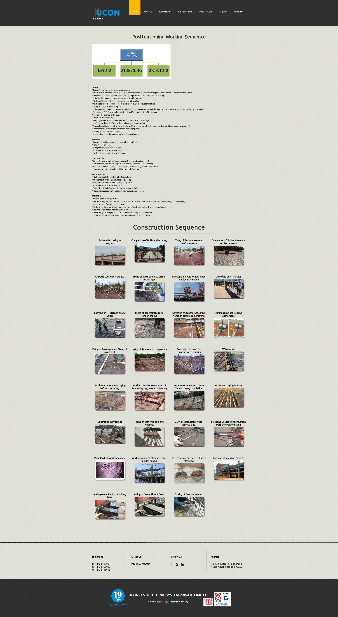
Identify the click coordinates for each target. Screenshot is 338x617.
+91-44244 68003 (101, 569)
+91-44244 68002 (101, 566)
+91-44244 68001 (101, 564)
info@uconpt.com (140, 564)
